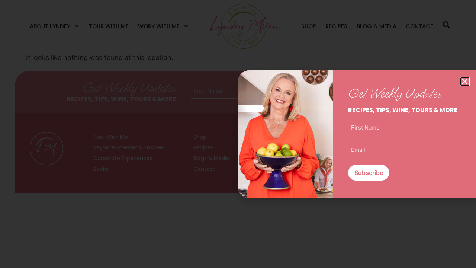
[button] (465, 81)
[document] (238, 134)
